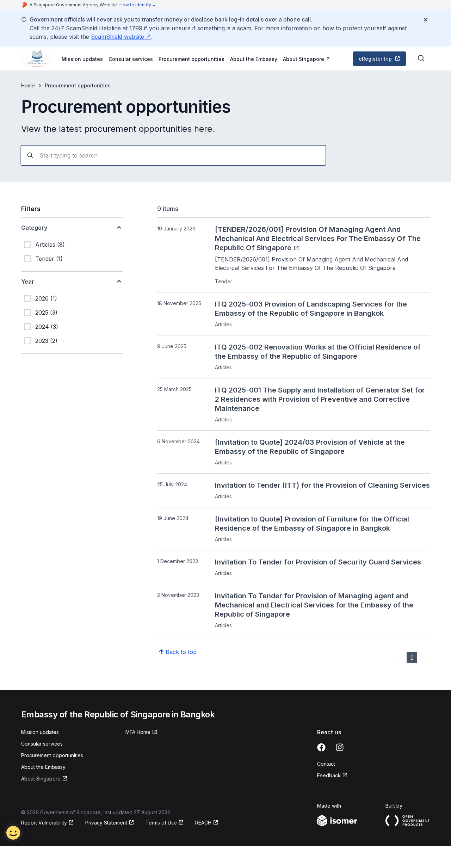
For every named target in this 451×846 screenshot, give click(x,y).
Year (27, 281)
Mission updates (82, 59)
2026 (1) (46, 298)
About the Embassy (253, 59)
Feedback (332, 775)
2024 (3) (46, 326)
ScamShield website (121, 36)
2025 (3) (46, 312)
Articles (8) (50, 244)
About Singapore (306, 59)
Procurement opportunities (191, 59)
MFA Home (141, 732)
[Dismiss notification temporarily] (425, 19)
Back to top (181, 651)
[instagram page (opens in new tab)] (339, 747)
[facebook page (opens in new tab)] (321, 747)
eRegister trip (381, 60)
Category (34, 227)
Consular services (131, 59)
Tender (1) (49, 258)
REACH (206, 823)
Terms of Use (165, 823)
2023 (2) (46, 340)
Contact (326, 764)
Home (28, 85)
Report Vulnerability (44, 823)
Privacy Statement (107, 823)
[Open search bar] (421, 58)
